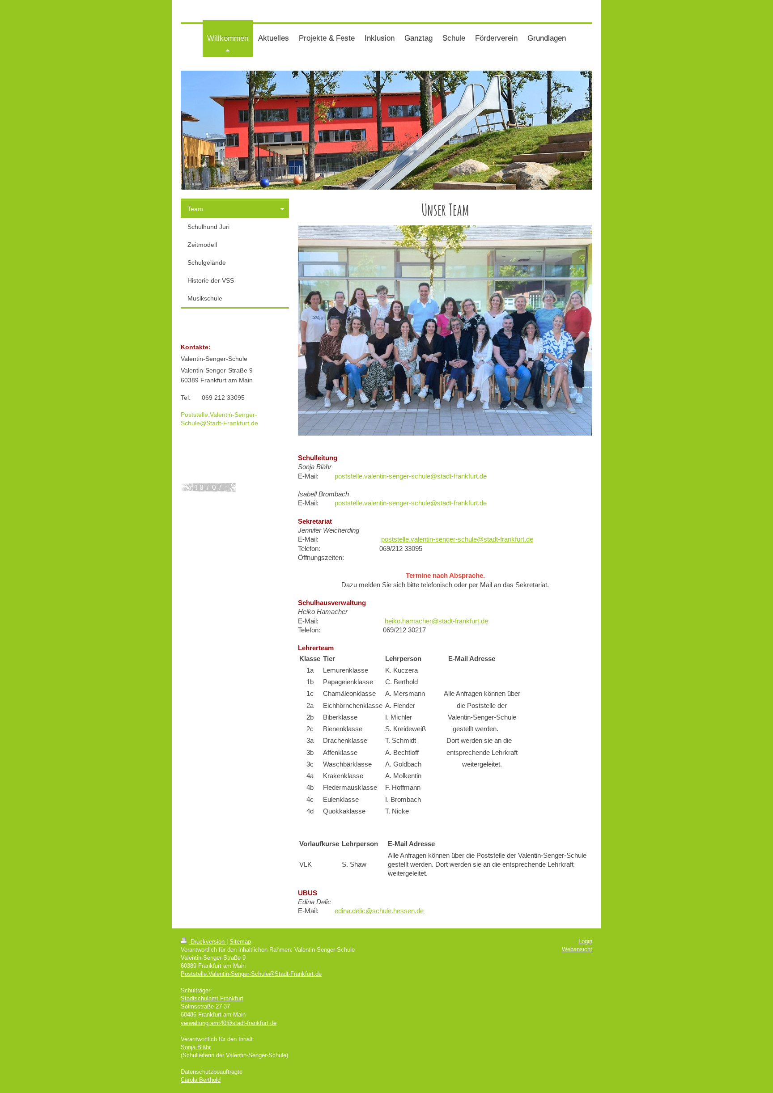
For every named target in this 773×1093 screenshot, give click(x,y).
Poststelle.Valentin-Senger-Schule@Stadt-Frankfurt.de (251, 973)
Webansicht (577, 949)
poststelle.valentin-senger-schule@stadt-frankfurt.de (411, 476)
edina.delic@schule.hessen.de (379, 911)
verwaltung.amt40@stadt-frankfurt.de (228, 1023)
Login (585, 941)
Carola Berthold (201, 1079)
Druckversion (207, 941)
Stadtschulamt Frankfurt (212, 998)
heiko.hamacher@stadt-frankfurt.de (436, 621)
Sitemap (240, 941)
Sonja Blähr (196, 1047)
